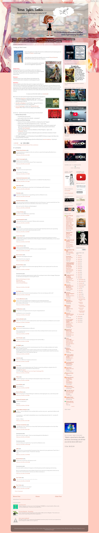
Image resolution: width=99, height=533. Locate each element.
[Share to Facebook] (27, 143)
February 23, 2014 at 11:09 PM (23, 454)
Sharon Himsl (19, 392)
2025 (79, 257)
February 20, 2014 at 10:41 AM (23, 196)
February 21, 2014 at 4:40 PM (22, 395)
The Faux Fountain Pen (69, 301)
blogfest (21, 144)
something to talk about (82, 311)
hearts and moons (81, 309)
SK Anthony (19, 326)
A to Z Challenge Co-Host (24, 279)
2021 (79, 264)
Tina (17, 365)
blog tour (23, 98)
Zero (67, 374)
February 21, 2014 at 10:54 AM (23, 294)
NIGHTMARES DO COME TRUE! (70, 253)
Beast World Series (59, 39)
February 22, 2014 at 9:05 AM (23, 437)
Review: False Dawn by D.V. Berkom (69, 235)
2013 (79, 316)
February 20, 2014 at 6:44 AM (23, 163)
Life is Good (23, 369)
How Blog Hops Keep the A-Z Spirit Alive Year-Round (70, 280)
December (81, 279)
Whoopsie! (68, 302)
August (80, 286)
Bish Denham (69, 386)
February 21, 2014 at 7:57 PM (22, 405)
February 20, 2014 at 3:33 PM (22, 231)
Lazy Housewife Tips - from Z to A (46, 41)
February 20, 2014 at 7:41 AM (22, 181)
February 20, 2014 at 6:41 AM (22, 155)
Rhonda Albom (19, 264)
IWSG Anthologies (70, 39)
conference (35, 144)
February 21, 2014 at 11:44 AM (23, 314)
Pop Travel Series (49, 39)
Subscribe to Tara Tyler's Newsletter (81, 186)
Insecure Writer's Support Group (70, 293)
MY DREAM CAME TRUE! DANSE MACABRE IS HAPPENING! (69, 381)
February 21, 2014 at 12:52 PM (22, 322)
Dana (17, 167)
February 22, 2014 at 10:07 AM (23, 444)
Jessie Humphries (20, 219)
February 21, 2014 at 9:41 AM (22, 287)
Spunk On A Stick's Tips (69, 330)
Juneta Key (68, 256)
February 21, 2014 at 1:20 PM (22, 333)
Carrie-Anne (19, 235)
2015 (79, 276)
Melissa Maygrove (68, 349)
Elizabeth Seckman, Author (68, 306)
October (81, 283)
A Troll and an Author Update (69, 289)
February (81, 297)
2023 (79, 261)
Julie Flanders (26, 128)
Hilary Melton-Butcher (21, 409)
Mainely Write (69, 373)
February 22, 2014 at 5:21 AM (22, 420)
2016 (79, 274)
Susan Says (68, 367)
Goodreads (45, 94)
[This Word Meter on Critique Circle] (75, 166)
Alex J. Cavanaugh (20, 159)
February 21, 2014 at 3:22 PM (22, 387)
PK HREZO (18, 345)
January (81, 314)
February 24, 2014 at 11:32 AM (23, 473)
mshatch (18, 358)
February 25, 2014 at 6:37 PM (22, 488)
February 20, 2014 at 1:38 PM (22, 215)
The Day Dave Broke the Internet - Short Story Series (25, 41)
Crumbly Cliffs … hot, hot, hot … (70, 358)
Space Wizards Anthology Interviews (69, 258)
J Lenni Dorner (19, 245)
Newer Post (16, 496)
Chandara (18, 193)
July (80, 288)
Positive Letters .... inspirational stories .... (69, 355)
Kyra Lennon (19, 254)
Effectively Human (20, 281)
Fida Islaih (18, 185)
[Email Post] (21, 143)
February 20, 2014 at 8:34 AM (23, 189)
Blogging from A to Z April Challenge (70, 276)
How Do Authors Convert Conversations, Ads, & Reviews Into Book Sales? (69, 244)
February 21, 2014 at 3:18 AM (22, 260)
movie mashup (47, 139)
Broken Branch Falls (28, 144)
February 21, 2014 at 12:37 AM (23, 241)
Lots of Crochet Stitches (21, 282)
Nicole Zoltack (53, 57)
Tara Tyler (18, 477)
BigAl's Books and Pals (69, 233)
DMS (17, 448)
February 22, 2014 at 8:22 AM (22, 429)
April (80, 294)
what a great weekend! (24, 518)
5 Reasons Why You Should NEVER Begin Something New (69, 324)
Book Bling (58, 41)
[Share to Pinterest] (28, 143)
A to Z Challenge (20, 106)
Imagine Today (69, 397)
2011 (79, 320)
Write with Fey (69, 401)
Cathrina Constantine (21, 424)
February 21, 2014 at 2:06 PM (22, 354)
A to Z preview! (22, 504)
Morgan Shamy (69, 377)
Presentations (31, 39)
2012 (79, 318)
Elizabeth (20, 131)
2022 (79, 263)
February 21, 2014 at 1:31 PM (22, 341)
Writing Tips (19, 280)
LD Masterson (19, 308)
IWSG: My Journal (70, 398)
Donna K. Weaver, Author (70, 314)
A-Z (18, 144)
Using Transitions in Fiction (70, 296)
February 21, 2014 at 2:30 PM (22, 372)
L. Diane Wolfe (19, 211)
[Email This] (23, 143)
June (80, 290)
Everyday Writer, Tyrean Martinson (69, 286)
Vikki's (32, 53)
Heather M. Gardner (21, 399)
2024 (79, 259)
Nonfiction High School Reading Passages (69, 392)
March (80, 296)
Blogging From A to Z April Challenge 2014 (33, 371)
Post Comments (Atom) (25, 499)
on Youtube (67, 190)
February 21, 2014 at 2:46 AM (22, 250)
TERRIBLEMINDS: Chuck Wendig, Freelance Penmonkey (70, 264)
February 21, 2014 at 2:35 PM (22, 380)
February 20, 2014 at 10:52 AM (23, 207)
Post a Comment (19, 491)
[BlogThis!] (24, 143)
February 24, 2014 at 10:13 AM (23, 462)
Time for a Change (70, 387)
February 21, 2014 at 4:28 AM (22, 269)
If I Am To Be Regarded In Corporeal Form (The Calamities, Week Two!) (69, 269)
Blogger (52, 529)
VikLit (17, 376)
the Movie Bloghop (20, 103)
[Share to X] (26, 143)
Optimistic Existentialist (22, 178)
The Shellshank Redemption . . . (70, 363)
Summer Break (69, 364)
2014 (79, 277)
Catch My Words (70, 390)
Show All (72, 406)
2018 (79, 270)
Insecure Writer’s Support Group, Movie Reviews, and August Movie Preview (70, 342)
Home (14, 39)
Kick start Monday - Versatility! (26, 511)
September (81, 285)
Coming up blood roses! (82, 306)
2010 (79, 322)
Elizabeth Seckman (20, 200)
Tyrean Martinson (20, 298)
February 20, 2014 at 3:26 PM (22, 222)
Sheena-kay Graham (21, 150)
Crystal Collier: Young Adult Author (69, 320)
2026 (79, 255)
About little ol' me (22, 39)
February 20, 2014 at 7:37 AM (22, 173)
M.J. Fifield (18, 291)
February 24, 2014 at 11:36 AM (23, 481)
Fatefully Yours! (81, 303)
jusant (83, 528)
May (80, 292)
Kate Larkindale (20, 319)
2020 (79, 266)
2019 (79, 268)
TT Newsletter (40, 39)
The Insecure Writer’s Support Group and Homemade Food (70, 333)
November (81, 281)
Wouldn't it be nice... (82, 300)
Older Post (58, 496)
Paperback (70, 193)
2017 (79, 272)
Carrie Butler (19, 384)
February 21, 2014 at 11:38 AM (23, 304)
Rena (17, 227)
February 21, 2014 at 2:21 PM (22, 361)
